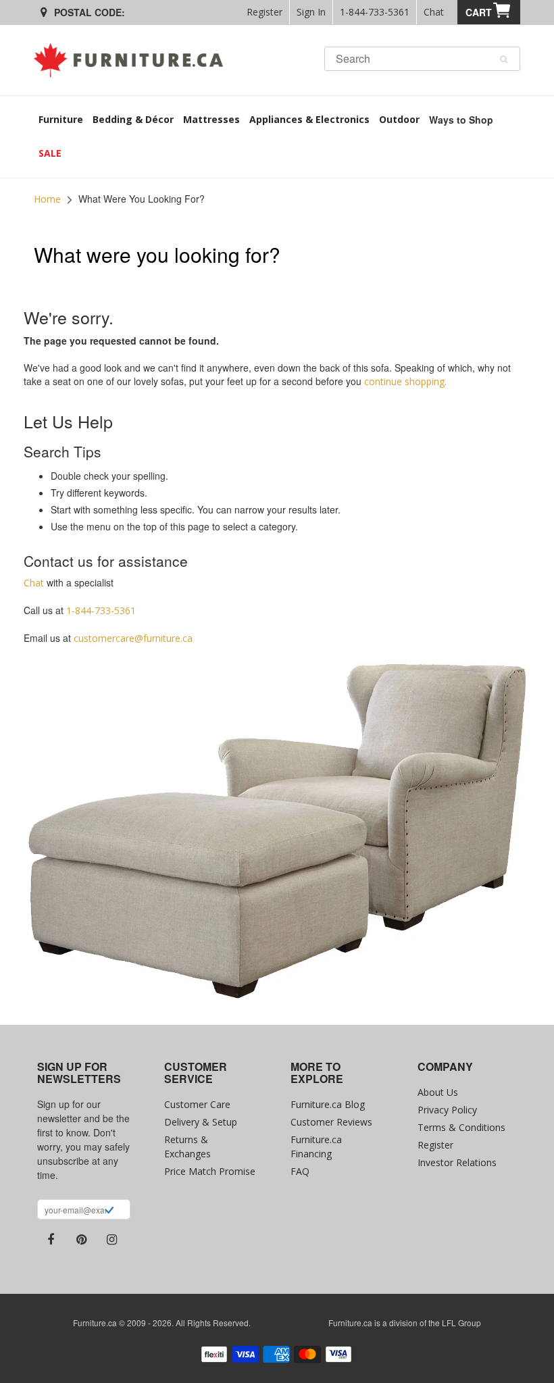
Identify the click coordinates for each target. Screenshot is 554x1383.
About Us (438, 1092)
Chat (434, 11)
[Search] (503, 59)
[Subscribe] (109, 1211)
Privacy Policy (447, 1109)
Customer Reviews (331, 1121)
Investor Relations (457, 1162)
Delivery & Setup (200, 1121)
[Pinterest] (81, 1239)
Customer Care (197, 1104)
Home (47, 199)
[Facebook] (50, 1239)
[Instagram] (111, 1239)
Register (264, 11)
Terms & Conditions (461, 1127)
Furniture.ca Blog (328, 1104)
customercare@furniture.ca (133, 638)
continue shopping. (405, 381)
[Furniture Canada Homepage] (133, 60)
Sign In (311, 11)
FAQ (300, 1171)
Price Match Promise (209, 1171)
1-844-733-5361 (374, 11)
